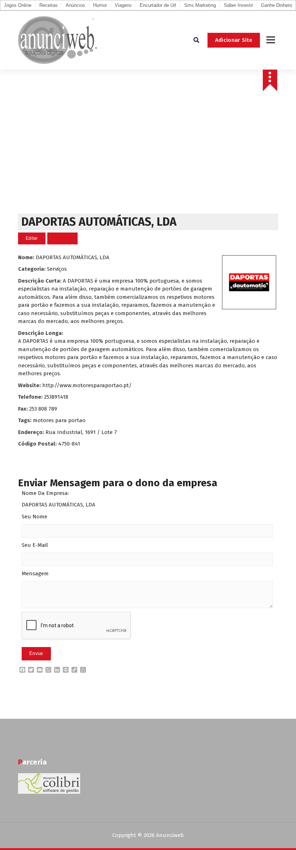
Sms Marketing (200, 5)
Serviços (57, 269)
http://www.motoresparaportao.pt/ (87, 385)
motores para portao (59, 420)
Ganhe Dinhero (276, 5)
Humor (100, 5)
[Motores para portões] (249, 282)
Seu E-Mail (35, 545)
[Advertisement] (148, 159)
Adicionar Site (233, 40)
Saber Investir (238, 5)
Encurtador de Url (158, 5)
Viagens (123, 5)
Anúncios (75, 5)
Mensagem (35, 573)
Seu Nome (34, 516)
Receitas (48, 5)
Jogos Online (17, 5)
